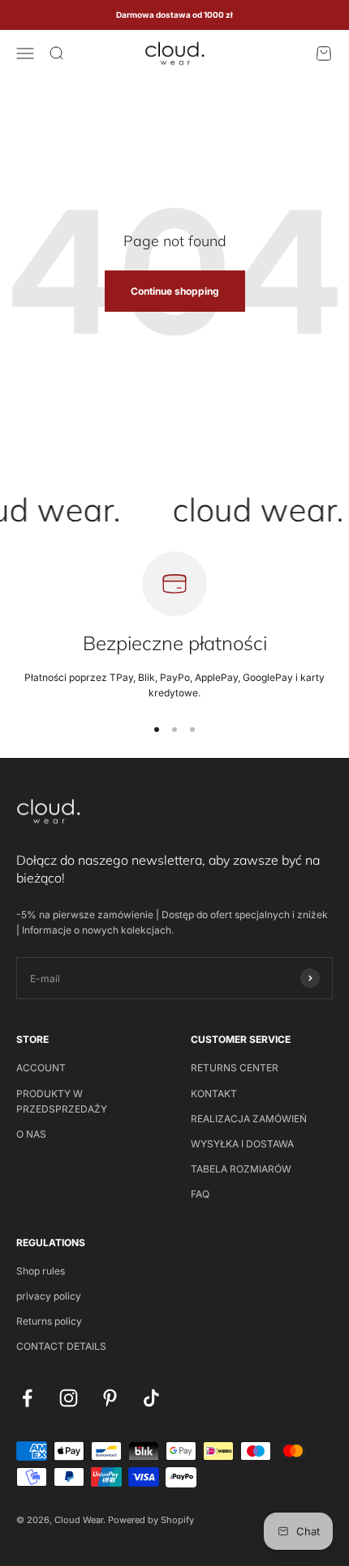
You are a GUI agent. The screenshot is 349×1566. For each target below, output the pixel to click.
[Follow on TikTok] (151, 1398)
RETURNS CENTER (234, 1068)
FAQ (200, 1194)
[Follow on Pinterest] (110, 1398)
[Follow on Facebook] (27, 1398)
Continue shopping (175, 291)
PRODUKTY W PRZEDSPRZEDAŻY (61, 1101)
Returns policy (49, 1321)
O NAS (31, 1134)
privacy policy (48, 1296)
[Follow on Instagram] (69, 1398)
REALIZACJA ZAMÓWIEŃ (249, 1119)
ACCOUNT (41, 1068)
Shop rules (40, 1271)
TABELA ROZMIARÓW (241, 1169)
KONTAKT (214, 1093)
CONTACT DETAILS (61, 1346)
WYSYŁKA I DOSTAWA (242, 1144)
